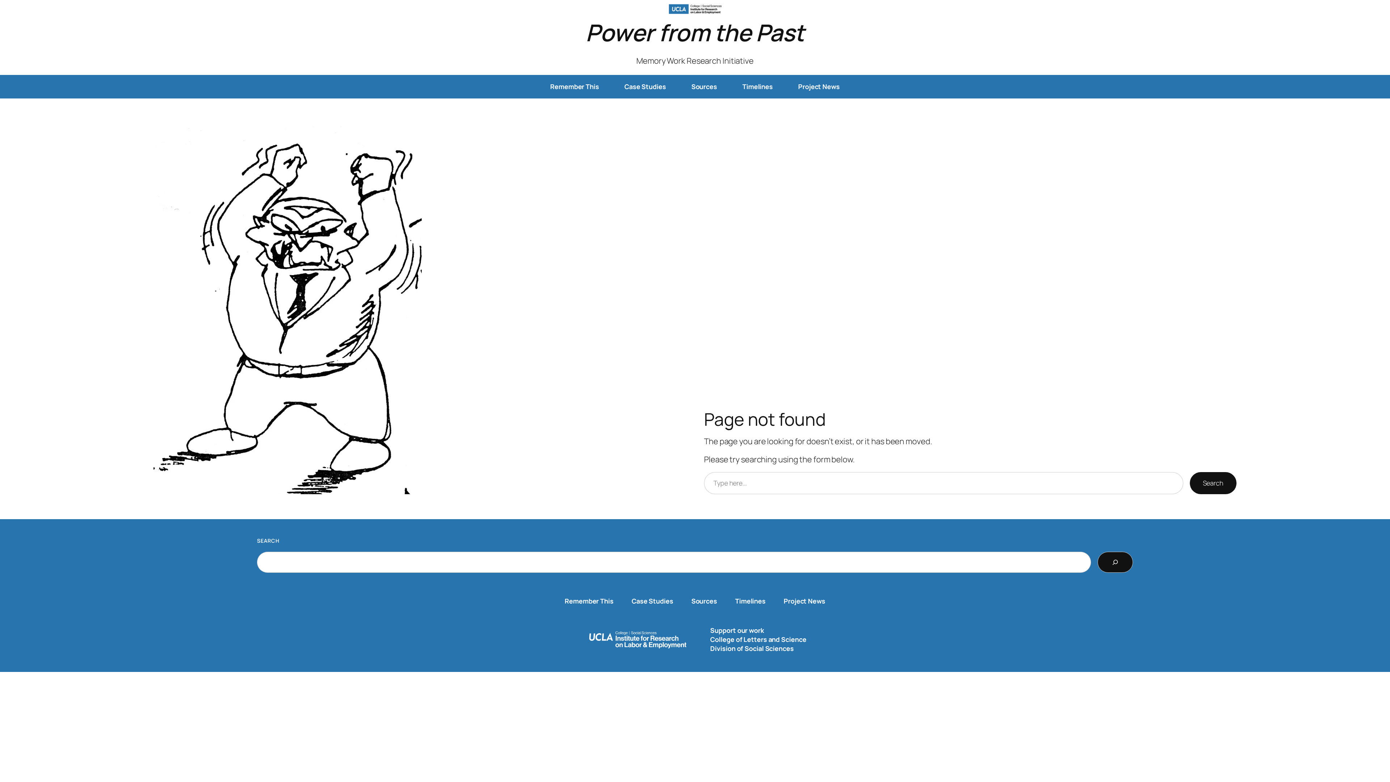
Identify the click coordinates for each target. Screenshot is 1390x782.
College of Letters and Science (758, 639)
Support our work (737, 630)
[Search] (1115, 562)
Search (1213, 483)
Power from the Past (695, 32)
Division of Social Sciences (751, 648)
